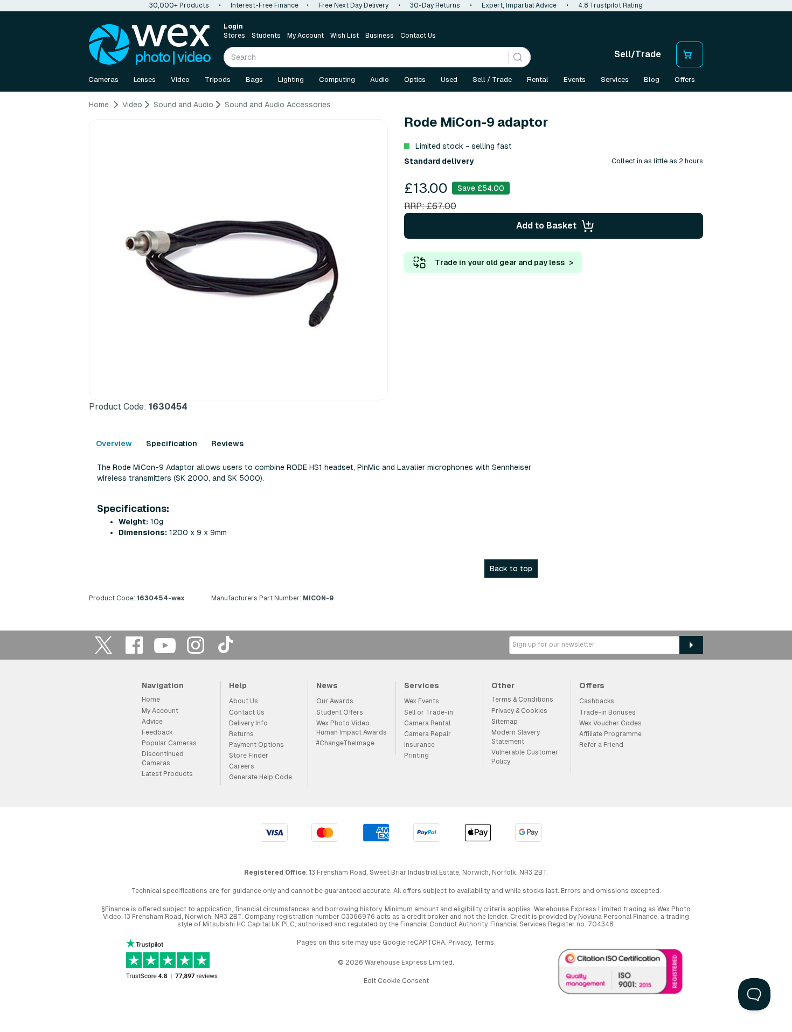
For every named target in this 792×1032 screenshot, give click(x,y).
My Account (305, 35)
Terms (484, 942)
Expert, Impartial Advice (519, 5)
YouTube (164, 645)
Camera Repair (427, 734)
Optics (415, 79)
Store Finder (248, 755)
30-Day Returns (435, 5)
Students (266, 35)
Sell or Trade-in (428, 712)
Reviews (227, 443)
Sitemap (504, 721)
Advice (152, 721)
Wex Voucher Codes (610, 723)
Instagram (195, 645)
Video (180, 79)
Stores (234, 35)
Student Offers (339, 712)
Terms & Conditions (522, 699)
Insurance (419, 745)
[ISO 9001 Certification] (620, 974)
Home (151, 699)
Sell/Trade (637, 54)
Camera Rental (427, 723)
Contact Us (418, 35)
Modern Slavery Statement (515, 737)
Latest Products (167, 774)
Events (575, 79)
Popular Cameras (169, 743)
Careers (241, 766)
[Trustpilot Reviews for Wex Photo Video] (172, 960)
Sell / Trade (492, 79)
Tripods (218, 79)
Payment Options (256, 745)
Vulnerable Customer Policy (524, 757)
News (327, 685)
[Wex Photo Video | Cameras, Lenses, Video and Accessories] (150, 44)
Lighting (291, 79)
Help (238, 685)
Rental (537, 79)
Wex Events (421, 701)
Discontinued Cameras (163, 758)
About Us (243, 701)
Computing (337, 79)
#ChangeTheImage (345, 743)
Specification (171, 443)
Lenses (145, 79)
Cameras (103, 79)
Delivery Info (248, 723)
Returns (241, 734)
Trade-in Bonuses (607, 712)
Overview (114, 443)
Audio (379, 79)
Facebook (134, 645)
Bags (254, 79)
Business (379, 35)
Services (615, 79)
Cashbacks (596, 701)
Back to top (511, 568)
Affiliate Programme (610, 734)
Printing (416, 755)
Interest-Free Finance (264, 5)
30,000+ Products (179, 5)
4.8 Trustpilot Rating (610, 5)
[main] (396, 355)
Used (449, 79)
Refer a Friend (601, 745)
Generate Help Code (260, 777)
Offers (685, 79)
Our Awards (334, 701)
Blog (651, 79)
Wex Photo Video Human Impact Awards (351, 727)
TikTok (226, 645)
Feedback (157, 732)
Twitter (103, 645)
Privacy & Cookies (519, 711)
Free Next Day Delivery (353, 5)
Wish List (344, 35)
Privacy (459, 942)
